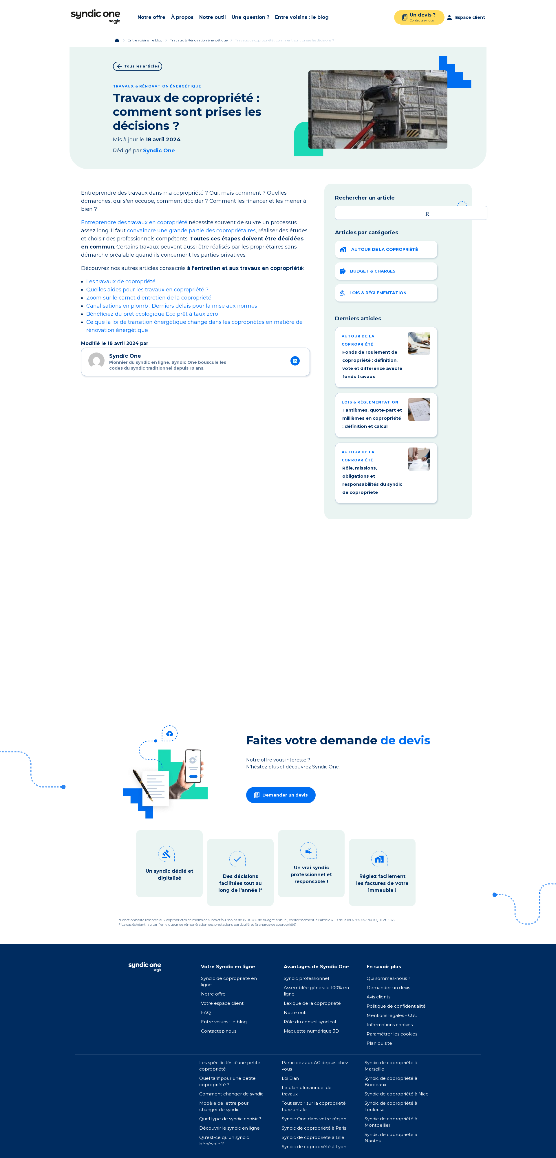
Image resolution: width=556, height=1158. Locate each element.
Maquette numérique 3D (311, 1031)
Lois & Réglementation (378, 292)
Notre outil (212, 17)
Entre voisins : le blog (302, 17)
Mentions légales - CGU (392, 1015)
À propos (182, 17)
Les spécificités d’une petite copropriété (229, 1066)
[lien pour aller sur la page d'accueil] (144, 967)
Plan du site (379, 1043)
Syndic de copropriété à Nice (397, 1094)
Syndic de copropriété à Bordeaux (391, 1081)
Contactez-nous (218, 1031)
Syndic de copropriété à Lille (313, 1137)
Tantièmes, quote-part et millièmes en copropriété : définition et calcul (372, 418)
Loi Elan (290, 1078)
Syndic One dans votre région (314, 1119)
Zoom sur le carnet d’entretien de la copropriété (148, 298)
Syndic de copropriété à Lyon (314, 1146)
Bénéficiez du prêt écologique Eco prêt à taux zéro (152, 314)
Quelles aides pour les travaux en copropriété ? (147, 289)
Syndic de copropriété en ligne (229, 981)
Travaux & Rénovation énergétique (199, 40)
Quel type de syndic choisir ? (230, 1119)
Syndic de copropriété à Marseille (391, 1066)
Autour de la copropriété (384, 249)
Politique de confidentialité (396, 1006)
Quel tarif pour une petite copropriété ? (227, 1081)
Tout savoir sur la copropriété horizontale (314, 1106)
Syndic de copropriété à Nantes (391, 1138)
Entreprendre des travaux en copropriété (134, 222)
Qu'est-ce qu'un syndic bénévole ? (224, 1140)
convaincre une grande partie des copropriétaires (191, 230)
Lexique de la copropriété (312, 1003)
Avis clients (378, 997)
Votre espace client (222, 1003)
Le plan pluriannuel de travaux (307, 1091)
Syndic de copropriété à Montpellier (391, 1122)
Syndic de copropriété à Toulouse (391, 1106)
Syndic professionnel (306, 978)
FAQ (206, 1012)
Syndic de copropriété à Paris (314, 1128)
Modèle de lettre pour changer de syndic (223, 1106)
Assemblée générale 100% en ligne (316, 991)
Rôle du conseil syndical (310, 1021)
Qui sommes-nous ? (388, 978)
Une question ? (250, 17)
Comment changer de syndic (231, 1094)
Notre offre (151, 17)
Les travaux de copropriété (121, 281)
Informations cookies (390, 1024)
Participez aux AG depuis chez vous (315, 1066)
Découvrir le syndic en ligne (229, 1128)
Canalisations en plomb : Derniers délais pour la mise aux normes (171, 306)
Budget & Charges (373, 271)
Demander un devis (388, 987)
